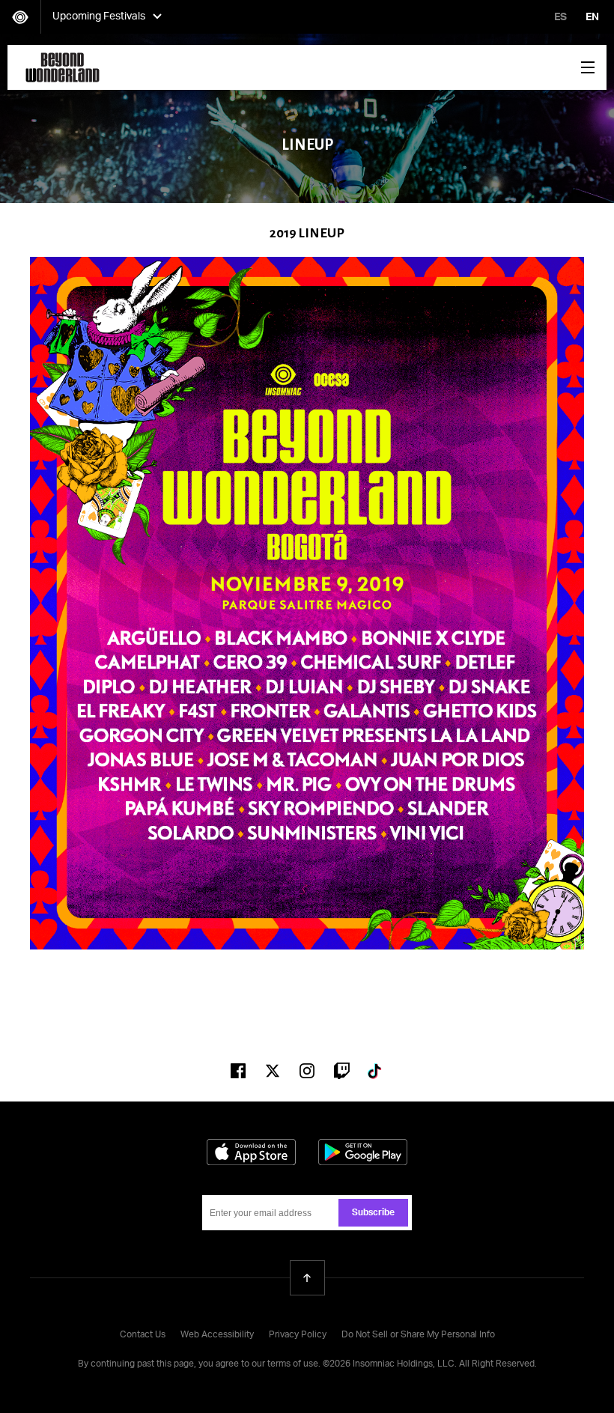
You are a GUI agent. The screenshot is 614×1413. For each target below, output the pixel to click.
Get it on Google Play (362, 1152)
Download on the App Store (251, 1152)
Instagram (307, 1071)
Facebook (238, 1071)
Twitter (272, 1071)
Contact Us (142, 1335)
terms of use (292, 1364)
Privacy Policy (297, 1335)
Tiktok (376, 1071)
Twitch (341, 1071)
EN (592, 17)
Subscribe (373, 1213)
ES (560, 17)
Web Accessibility (217, 1335)
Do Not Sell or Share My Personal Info (418, 1335)
